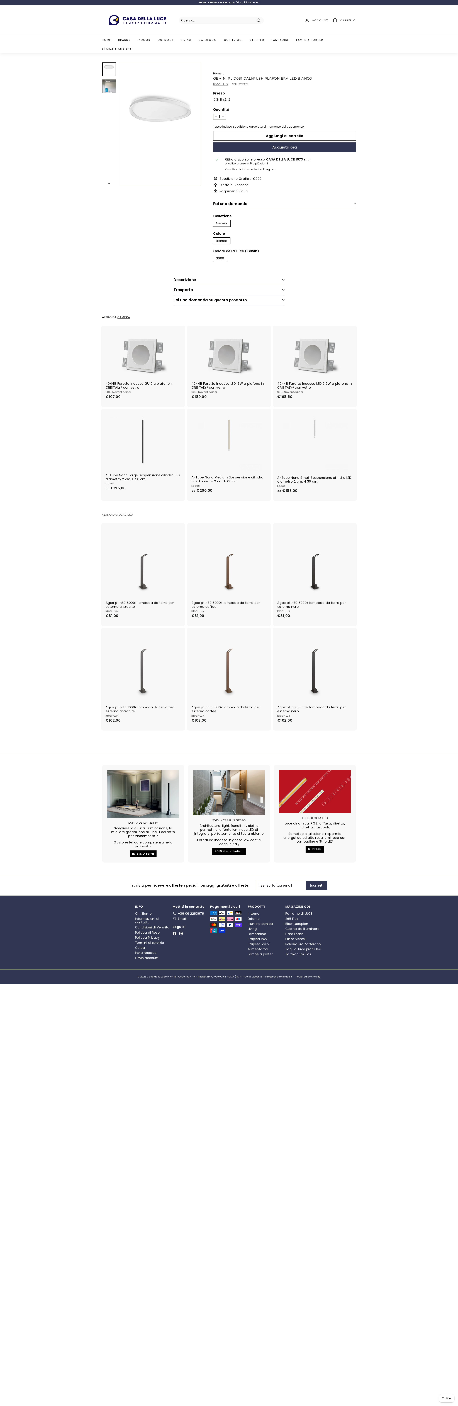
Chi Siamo (143, 913)
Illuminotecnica (260, 924)
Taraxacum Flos (298, 954)
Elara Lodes (294, 934)
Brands (124, 40)
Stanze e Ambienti (117, 48)
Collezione (222, 216)
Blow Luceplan (296, 924)
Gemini (222, 223)
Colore (219, 234)
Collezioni (233, 40)
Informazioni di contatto (147, 921)
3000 (220, 258)
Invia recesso (146, 953)
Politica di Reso (147, 932)
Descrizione (185, 279)
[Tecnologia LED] (315, 791)
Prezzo (219, 93)
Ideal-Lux (220, 84)
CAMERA (123, 317)
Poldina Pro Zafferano (303, 944)
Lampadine (280, 40)
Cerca (140, 948)
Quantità (221, 110)
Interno (253, 913)
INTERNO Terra (143, 854)
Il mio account (147, 958)
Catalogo (208, 40)
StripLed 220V (258, 944)
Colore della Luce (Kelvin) (236, 251)
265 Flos (291, 919)
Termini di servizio (149, 943)
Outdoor (166, 40)
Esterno (254, 919)
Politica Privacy (147, 937)
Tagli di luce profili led (303, 949)
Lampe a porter (309, 40)
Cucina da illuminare (302, 929)
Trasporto (183, 289)
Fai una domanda (230, 203)
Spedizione (241, 126)
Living (186, 40)
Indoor (144, 40)
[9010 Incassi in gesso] (229, 793)
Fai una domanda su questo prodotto (210, 300)
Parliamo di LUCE (298, 913)
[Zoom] (160, 123)
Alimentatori (258, 949)
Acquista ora (284, 147)
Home (106, 40)
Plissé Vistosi (295, 939)
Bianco (221, 241)
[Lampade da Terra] (143, 794)
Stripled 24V (257, 939)
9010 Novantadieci (229, 851)
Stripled (257, 40)
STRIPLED (315, 849)
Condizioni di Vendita (152, 927)
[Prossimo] (109, 182)
